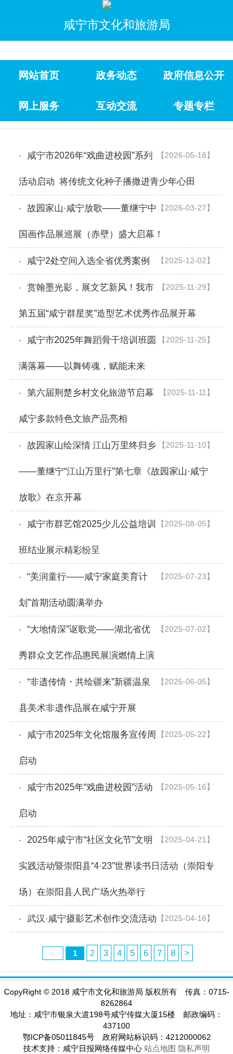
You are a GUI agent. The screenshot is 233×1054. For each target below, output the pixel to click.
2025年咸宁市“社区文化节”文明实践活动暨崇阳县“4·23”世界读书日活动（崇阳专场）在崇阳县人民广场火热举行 (116, 866)
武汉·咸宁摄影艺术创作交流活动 (92, 918)
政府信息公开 (194, 75)
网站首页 (39, 75)
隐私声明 (194, 1048)
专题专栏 (194, 106)
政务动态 (116, 75)
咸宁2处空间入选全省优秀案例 (88, 260)
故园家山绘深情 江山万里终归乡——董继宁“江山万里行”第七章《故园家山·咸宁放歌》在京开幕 (113, 471)
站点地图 (160, 1048)
